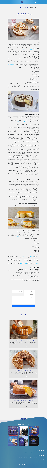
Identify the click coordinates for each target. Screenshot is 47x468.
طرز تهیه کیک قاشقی (21, 122)
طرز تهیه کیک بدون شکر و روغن (16, 237)
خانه (41, 7)
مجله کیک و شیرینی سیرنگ (28, 50)
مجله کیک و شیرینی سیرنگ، (28, 256)
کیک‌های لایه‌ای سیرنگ (24, 205)
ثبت (23, 306)
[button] (35, 2)
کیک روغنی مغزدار (23, 263)
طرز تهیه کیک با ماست (29, 177)
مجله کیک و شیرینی (34, 7)
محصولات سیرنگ (36, 263)
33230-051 (36, 454)
